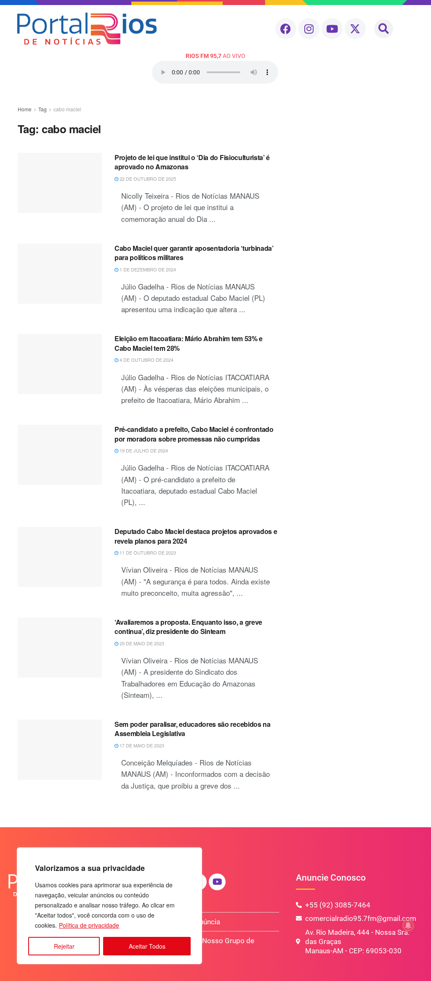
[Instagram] (308, 28)
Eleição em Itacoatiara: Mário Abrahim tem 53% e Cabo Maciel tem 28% (188, 343)
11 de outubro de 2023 (147, 552)
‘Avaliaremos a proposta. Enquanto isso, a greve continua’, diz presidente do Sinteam (188, 626)
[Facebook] (285, 28)
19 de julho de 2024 (143, 450)
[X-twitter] (355, 28)
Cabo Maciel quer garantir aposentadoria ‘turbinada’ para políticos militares (194, 252)
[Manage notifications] (408, 925)
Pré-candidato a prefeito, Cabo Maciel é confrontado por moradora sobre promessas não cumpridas (194, 433)
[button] (383, 28)
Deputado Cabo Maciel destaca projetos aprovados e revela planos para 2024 (195, 535)
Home (25, 109)
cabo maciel (67, 109)
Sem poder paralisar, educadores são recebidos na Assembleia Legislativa (192, 728)
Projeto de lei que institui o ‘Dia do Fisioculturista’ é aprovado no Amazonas (192, 162)
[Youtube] (332, 28)
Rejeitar (64, 946)
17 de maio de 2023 (141, 745)
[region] (109, 905)
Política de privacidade (89, 925)
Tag (42, 109)
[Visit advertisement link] (351, 166)
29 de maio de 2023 (141, 643)
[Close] (193, 854)
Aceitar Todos (147, 946)
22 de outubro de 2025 (147, 178)
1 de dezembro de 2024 (147, 269)
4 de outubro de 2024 (145, 359)
